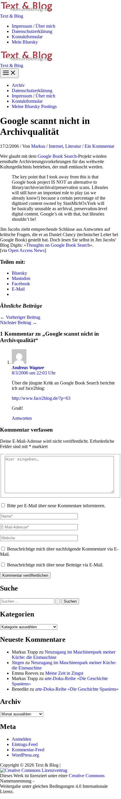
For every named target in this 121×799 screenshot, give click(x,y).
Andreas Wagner (28, 367)
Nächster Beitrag (18, 322)
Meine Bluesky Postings (34, 106)
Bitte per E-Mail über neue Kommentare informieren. (56, 505)
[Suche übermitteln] (58, 601)
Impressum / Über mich (33, 26)
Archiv (18, 85)
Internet (56, 146)
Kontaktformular (27, 36)
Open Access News (26, 250)
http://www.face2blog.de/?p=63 (41, 398)
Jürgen (18, 662)
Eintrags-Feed (25, 744)
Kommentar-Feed (28, 749)
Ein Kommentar (99, 146)
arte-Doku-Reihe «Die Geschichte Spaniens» (77, 689)
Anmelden (21, 739)
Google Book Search (57, 156)
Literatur (73, 146)
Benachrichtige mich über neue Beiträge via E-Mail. (55, 564)
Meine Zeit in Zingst (64, 673)
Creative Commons (87, 775)
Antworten (22, 418)
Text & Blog (11, 16)
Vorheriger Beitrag (20, 317)
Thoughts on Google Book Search (58, 245)
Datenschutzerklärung (32, 31)
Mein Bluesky (25, 41)
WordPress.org (25, 754)
